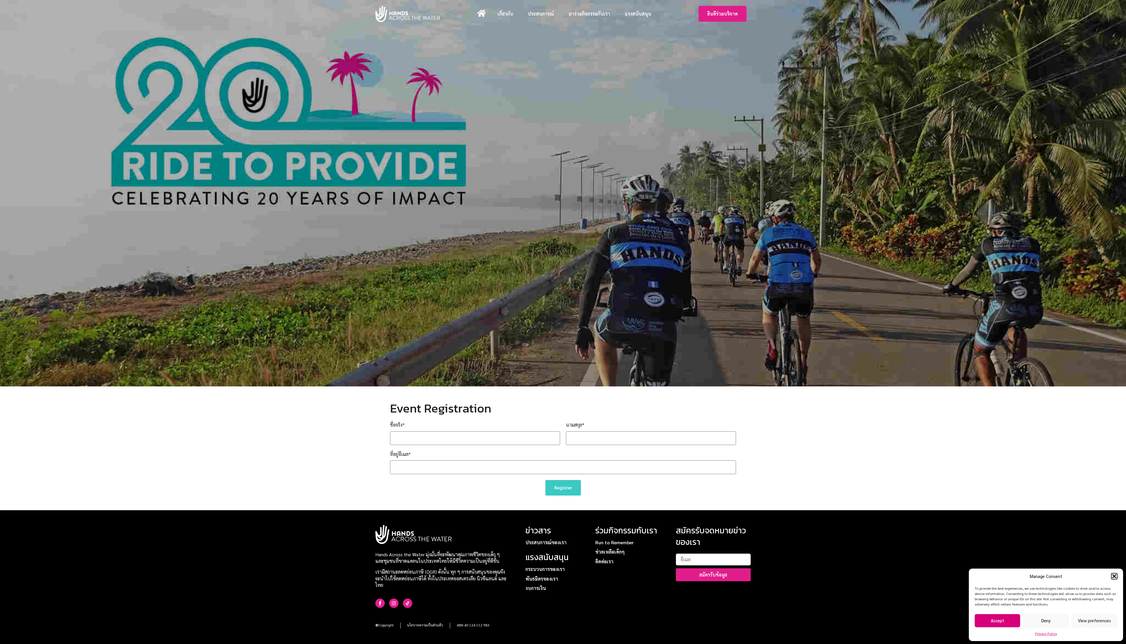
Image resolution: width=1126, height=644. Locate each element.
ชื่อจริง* (397, 425)
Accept (997, 620)
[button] (1114, 576)
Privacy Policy (1046, 633)
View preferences (1094, 620)
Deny (1046, 620)
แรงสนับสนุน (638, 14)
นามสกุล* (575, 425)
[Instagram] (393, 603)
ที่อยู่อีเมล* (400, 454)
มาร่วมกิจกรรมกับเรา (589, 14)
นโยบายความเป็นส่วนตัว (425, 625)
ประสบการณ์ (541, 14)
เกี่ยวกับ (505, 14)
